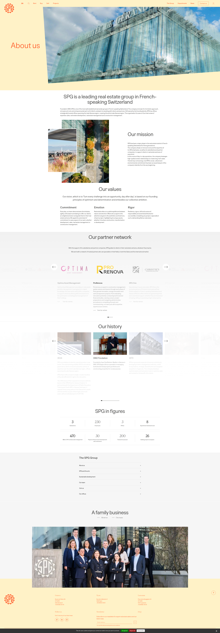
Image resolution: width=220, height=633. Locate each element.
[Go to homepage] (9, 604)
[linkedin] (62, 620)
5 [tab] (106, 400)
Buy (41, 3)
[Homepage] (9, 13)
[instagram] (67, 620)
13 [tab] (116, 400)
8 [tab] (110, 400)
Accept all (124, 630)
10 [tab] (112, 400)
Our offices (82, 494)
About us (82, 465)
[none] (22, 3)
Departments (182, 3)
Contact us (203, 3)
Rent (34, 3)
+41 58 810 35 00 (142, 604)
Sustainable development (87, 477)
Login (213, 3)
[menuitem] (22, 3)
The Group (170, 3)
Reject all (132, 630)
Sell (47, 3)
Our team (82, 482)
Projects (56, 3)
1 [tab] (101, 400)
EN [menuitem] (22, 3)
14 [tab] (117, 400)
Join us (81, 488)
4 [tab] (105, 400)
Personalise (141, 630)
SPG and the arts (84, 471)
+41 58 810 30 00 (59, 604)
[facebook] (57, 620)
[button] (29, 3)
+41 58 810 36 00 (101, 603)
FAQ (139, 612)
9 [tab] (111, 400)
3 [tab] (104, 400)
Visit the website (32, 301)
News (192, 3)
